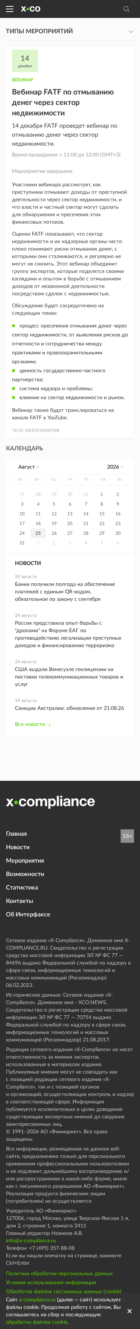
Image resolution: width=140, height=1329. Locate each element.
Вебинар (22, 80)
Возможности (25, 874)
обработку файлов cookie (36, 1322)
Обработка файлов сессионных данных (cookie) (63, 1291)
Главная (16, 834)
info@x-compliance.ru (31, 1240)
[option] (22, 494)
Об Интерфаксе (28, 914)
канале (20, 417)
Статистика (22, 888)
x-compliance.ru (37, 1299)
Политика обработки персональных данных (59, 1273)
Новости (17, 847)
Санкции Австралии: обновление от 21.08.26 (69, 708)
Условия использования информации (51, 1282)
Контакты (19, 901)
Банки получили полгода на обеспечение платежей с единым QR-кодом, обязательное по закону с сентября (65, 592)
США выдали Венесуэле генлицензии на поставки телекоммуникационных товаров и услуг (69, 677)
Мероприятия (25, 861)
